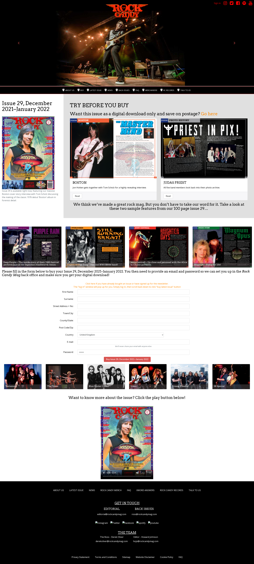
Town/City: (68, 313)
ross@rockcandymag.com (144, 514)
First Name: (67, 291)
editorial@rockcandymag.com (111, 514)
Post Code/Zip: (66, 327)
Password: (68, 352)
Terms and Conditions (106, 557)
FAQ (129, 490)
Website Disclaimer (145, 557)
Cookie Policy (166, 557)
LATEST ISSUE (76, 490)
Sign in (217, 3)
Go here (209, 113)
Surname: (68, 299)
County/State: (66, 320)
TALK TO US (195, 490)
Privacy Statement (80, 557)
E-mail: (70, 341)
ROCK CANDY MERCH (111, 490)
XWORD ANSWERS (145, 490)
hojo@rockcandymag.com (145, 541)
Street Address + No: (63, 306)
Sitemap (126, 557)
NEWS (92, 490)
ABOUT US (58, 490)
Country (69, 334)
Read (77, 196)
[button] (19, 43)
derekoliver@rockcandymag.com (112, 541)
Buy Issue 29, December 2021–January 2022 (127, 359)
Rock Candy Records (171, 490)
